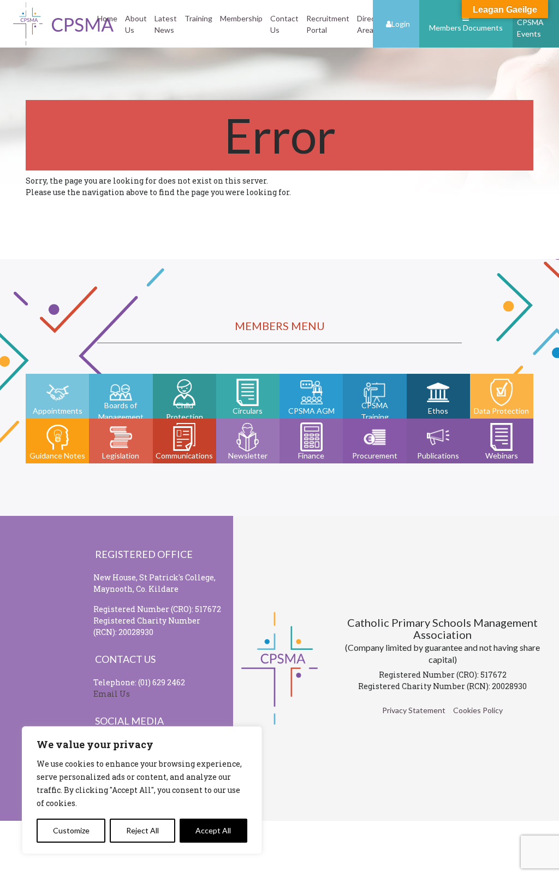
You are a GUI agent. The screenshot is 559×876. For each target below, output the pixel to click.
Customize (71, 830)
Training (198, 18)
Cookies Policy (478, 710)
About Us (136, 24)
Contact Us (284, 24)
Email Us (111, 694)
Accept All (213, 830)
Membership (241, 18)
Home (107, 18)
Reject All (142, 830)
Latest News (165, 24)
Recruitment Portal (327, 24)
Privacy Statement (413, 710)
